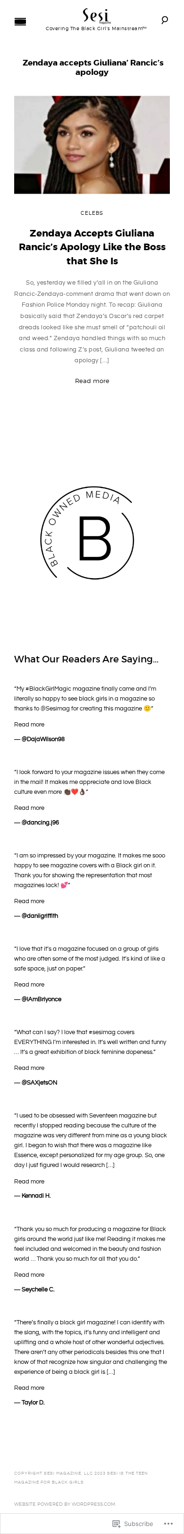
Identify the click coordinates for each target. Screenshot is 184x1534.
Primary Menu (20, 21)
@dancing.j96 (40, 822)
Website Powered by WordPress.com (64, 1504)
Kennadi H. (36, 1195)
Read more (92, 380)
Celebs (92, 213)
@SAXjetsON (40, 1082)
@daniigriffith (40, 916)
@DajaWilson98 (43, 739)
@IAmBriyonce (41, 999)
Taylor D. (33, 1402)
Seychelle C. (38, 1289)
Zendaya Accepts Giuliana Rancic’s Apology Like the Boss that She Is (92, 247)
